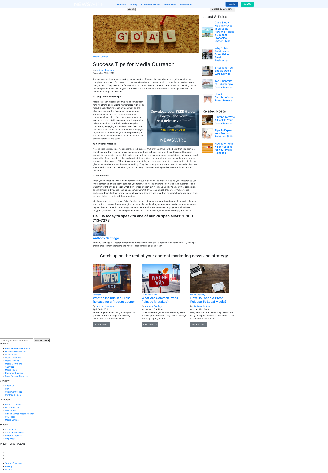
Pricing (133, 4)
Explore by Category (222, 9)
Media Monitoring (13, 363)
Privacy (8, 466)
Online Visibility (197, 294)
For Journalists (12, 407)
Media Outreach (100, 56)
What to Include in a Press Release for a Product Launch (114, 300)
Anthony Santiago (105, 70)
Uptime (8, 469)
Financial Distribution (15, 351)
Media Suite (11, 354)
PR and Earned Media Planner (19, 413)
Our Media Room (13, 395)
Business (97, 294)
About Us (9, 385)
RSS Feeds (10, 416)
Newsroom (186, 4)
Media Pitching (12, 360)
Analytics (9, 367)
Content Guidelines (14, 432)
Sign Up (247, 4)
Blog (7, 388)
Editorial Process (13, 435)
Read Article (100, 324)
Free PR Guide (42, 340)
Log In (232, 4)
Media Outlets (12, 420)
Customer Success (14, 373)
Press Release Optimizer (17, 376)
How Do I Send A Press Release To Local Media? (208, 300)
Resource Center (13, 404)
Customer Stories (151, 4)
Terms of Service (13, 463)
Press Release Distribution (17, 348)
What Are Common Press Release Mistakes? (160, 300)
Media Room (11, 370)
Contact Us (10, 429)
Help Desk (10, 438)
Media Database (13, 357)
